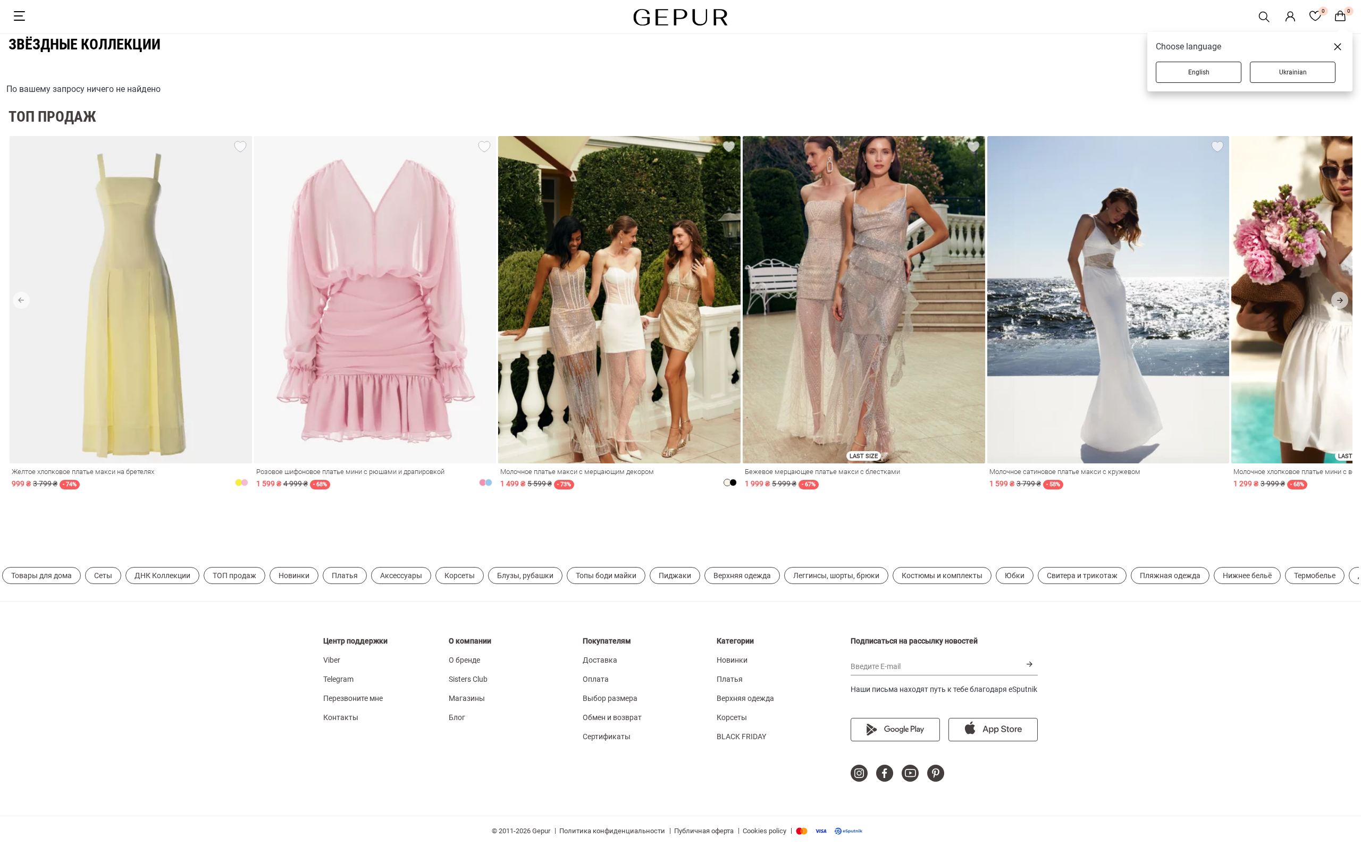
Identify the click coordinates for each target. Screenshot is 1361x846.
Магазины (467, 698)
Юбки (1014, 575)
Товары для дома (41, 575)
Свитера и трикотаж (1082, 575)
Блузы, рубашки (525, 575)
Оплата (596, 679)
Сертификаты (607, 736)
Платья (345, 575)
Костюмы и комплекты (942, 575)
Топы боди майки (606, 575)
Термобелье (1314, 575)
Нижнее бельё (1247, 575)
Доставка (600, 660)
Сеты (103, 575)
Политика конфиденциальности (612, 831)
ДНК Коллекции (162, 575)
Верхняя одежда (742, 575)
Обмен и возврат (612, 717)
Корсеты (459, 575)
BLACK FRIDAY (741, 736)
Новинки (294, 575)
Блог (457, 717)
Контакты (340, 717)
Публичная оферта (704, 831)
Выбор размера (610, 698)
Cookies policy (764, 831)
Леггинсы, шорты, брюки (836, 575)
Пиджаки (675, 575)
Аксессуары (401, 575)
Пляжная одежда (1170, 575)
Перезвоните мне (353, 698)
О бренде (464, 660)
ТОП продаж (234, 575)
